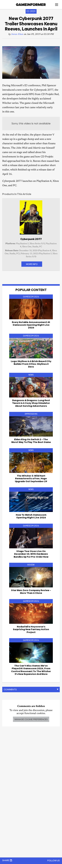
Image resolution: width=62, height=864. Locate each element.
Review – (31, 592)
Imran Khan (17, 34)
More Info (32, 264)
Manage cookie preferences (31, 719)
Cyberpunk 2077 (31, 239)
